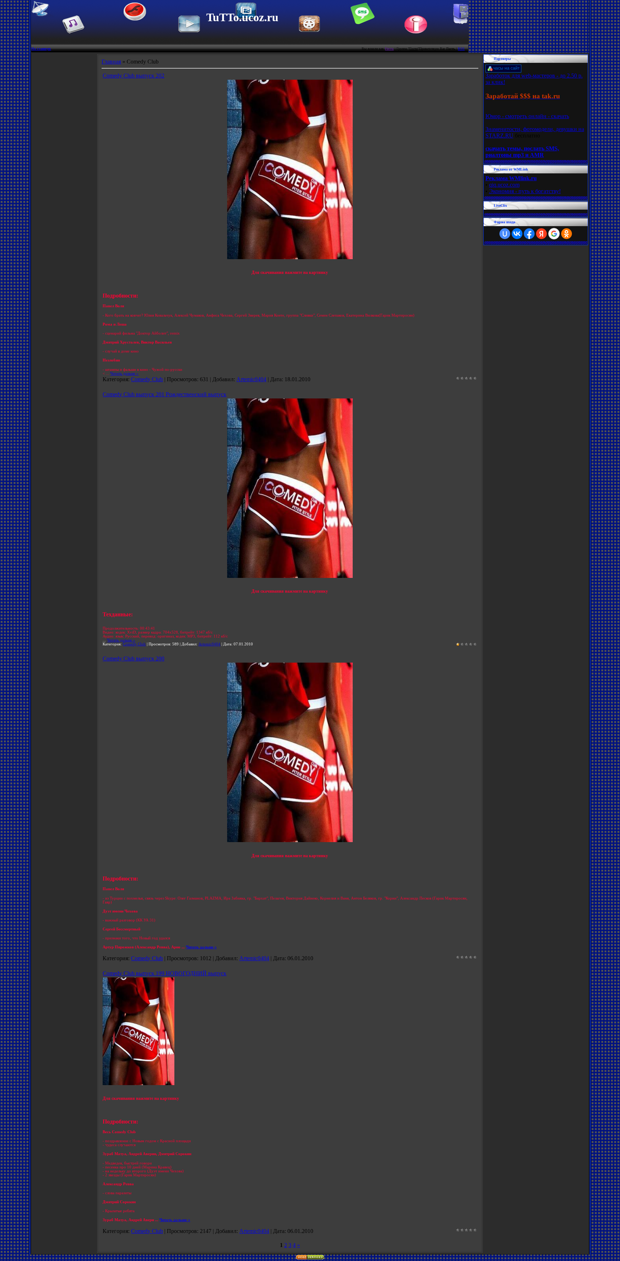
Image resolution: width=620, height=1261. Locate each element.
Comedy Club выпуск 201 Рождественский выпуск (164, 394)
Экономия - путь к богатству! (525, 191)
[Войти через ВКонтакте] (517, 233)
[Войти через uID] (504, 233)
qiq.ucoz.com (504, 185)
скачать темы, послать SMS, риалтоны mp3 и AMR (522, 151)
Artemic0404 (251, 379)
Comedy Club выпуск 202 (133, 76)
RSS (461, 49)
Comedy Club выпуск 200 (133, 658)
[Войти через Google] (554, 233)
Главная (111, 62)
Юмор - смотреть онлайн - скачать (527, 116)
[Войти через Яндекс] (541, 233)
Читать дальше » (124, 373)
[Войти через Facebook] (529, 233)
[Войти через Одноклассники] (566, 233)
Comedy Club (147, 379)
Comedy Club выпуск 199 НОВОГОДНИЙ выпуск (164, 973)
